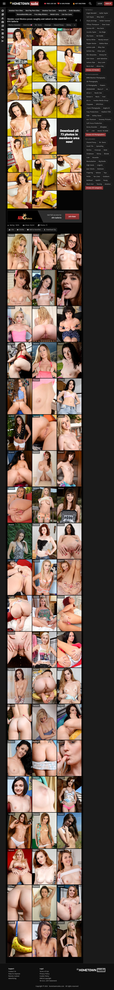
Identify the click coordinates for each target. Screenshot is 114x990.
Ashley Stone (96, 116)
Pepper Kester (91, 43)
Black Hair (90, 184)
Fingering (89, 173)
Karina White (91, 40)
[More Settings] (80, 20)
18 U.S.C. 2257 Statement (48, 981)
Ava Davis (100, 28)
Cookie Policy (44, 976)
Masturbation (91, 161)
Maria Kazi (90, 66)
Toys (105, 173)
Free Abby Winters (41, 14)
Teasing (99, 184)
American (26, 25)
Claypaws (89, 104)
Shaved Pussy (59, 25)
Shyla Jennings (91, 21)
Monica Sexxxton (14, 25)
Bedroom (100, 169)
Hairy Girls (62, 11)
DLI (87, 131)
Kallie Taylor (103, 13)
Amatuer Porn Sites (16, 11)
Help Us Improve (14, 974)
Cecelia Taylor (91, 32)
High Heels (90, 165)
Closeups (48, 25)
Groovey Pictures (105, 119)
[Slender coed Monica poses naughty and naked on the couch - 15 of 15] (44, 200)
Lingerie (100, 165)
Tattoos (98, 173)
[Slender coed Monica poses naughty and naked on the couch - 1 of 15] (19, 46)
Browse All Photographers (95, 135)
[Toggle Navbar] (4, 3)
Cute (88, 158)
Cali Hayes (90, 17)
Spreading (99, 146)
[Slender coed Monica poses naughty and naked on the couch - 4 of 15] (69, 64)
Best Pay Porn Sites (33, 11)
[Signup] (2, 33)
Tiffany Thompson (92, 25)
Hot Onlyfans (79, 3)
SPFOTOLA (99, 104)
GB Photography (92, 82)
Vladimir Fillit (106, 112)
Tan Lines (96, 176)
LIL (107, 89)
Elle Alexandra (91, 55)
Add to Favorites (35, 230)
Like (12, 230)
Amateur (108, 184)
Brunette (95, 158)
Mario (97, 97)
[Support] (2, 37)
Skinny (68, 25)
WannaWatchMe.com (24, 14)
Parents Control (13, 976)
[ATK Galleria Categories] (2, 26)
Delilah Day (90, 51)
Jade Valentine (102, 59)
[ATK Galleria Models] (2, 18)
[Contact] (2, 41)
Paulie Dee (98, 93)
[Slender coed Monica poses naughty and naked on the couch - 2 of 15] (44, 37)
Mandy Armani (103, 40)
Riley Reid (100, 17)
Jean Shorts (90, 169)
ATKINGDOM (90, 89)
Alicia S (89, 93)
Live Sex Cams (67, 14)
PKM (87, 116)
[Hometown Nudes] (24, 3)
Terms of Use (44, 971)
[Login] (2, 30)
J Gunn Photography (93, 108)
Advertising (12, 978)
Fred (103, 97)
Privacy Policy (44, 974)
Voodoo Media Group (100, 100)
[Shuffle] (76, 20)
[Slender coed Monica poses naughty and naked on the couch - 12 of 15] (69, 163)
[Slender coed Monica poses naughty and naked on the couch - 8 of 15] (19, 118)
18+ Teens (38, 25)
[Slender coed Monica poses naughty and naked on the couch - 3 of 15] (44, 64)
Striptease (90, 154)
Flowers (102, 85)
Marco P (100, 89)
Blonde (106, 154)
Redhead (89, 180)
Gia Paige (102, 32)
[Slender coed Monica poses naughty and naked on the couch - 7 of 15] (69, 100)
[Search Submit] (90, 3)
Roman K (89, 97)
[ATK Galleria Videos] (2, 14)
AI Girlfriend (63, 3)
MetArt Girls (54, 14)
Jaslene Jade (90, 47)
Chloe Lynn (101, 51)
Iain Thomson (91, 119)
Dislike (21, 230)
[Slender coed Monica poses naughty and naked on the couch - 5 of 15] (19, 82)
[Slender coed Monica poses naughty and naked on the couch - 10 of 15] (19, 154)
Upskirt (97, 180)
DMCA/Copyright (45, 978)
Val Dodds (99, 36)
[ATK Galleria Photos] (2, 11)
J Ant (93, 131)
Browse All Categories (94, 188)
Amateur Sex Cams (49, 11)
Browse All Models (92, 70)
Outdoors (106, 176)
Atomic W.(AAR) (102, 131)
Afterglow (103, 127)
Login (100, 4)
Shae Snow (106, 25)
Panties (89, 150)
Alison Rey (100, 66)
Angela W (106, 108)
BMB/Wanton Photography (95, 78)
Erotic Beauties (74, 11)
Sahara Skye (90, 62)
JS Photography (91, 85)
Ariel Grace (90, 59)
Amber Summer (105, 21)
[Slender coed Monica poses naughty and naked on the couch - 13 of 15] (19, 190)
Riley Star (101, 47)
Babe (105, 150)
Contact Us (12, 971)
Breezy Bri (103, 55)
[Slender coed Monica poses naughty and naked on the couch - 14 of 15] (69, 181)
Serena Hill (90, 28)
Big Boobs (102, 161)
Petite (88, 176)
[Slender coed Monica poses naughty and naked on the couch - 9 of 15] (44, 136)
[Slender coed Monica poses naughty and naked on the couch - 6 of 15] (44, 100)
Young (105, 180)
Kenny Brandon (91, 127)
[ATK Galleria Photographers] (2, 22)
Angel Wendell (91, 13)
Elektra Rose (103, 43)
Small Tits (89, 146)
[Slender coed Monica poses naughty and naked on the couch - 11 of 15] (44, 172)
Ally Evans (90, 36)
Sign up (108, 4)
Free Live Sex (51, 4)
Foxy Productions (92, 112)
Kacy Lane (101, 62)
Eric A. (88, 100)
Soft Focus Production (94, 123)
